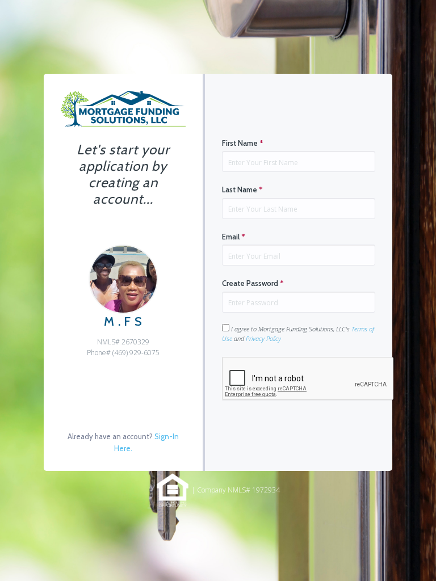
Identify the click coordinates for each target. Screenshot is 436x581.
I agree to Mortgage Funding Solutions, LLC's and (298, 334)
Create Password (253, 283)
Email (233, 236)
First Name (242, 143)
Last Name (242, 189)
